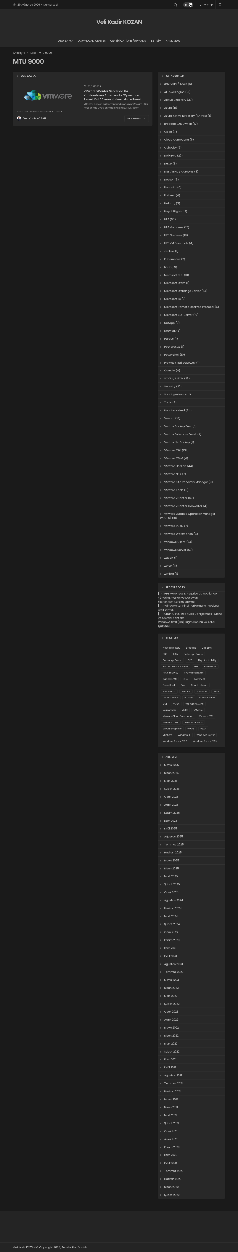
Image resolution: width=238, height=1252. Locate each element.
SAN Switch (169, 691)
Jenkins (169, 251)
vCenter (188, 697)
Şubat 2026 (172, 789)
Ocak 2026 (171, 797)
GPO (190, 660)
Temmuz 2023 (174, 972)
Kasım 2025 (172, 813)
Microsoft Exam (174, 283)
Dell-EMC (170, 155)
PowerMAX (199, 679)
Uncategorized (174, 410)
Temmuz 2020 (174, 1171)
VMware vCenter (175, 498)
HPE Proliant (210, 666)
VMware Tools (173, 490)
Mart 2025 (171, 876)
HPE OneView (173, 235)
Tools (168, 402)
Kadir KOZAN (170, 679)
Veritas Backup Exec (178, 426)
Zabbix (168, 558)
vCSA (176, 703)
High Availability (207, 660)
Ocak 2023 (171, 1011)
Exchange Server (172, 660)
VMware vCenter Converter (183, 506)
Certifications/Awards (128, 41)
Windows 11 (184, 735)
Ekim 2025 (170, 821)
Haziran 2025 (173, 852)
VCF (165, 703)
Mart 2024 (171, 916)
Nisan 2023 (171, 988)
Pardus (169, 339)
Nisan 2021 (171, 1107)
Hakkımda (173, 41)
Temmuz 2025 (174, 844)
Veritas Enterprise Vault (180, 434)
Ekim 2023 (170, 948)
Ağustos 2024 (173, 900)
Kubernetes (172, 259)
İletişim (155, 41)
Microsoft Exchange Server (182, 291)
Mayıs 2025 (171, 860)
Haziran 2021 (172, 1091)
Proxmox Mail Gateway (179, 363)
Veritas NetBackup (177, 442)
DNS (165, 654)
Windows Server (175, 550)
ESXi (175, 654)
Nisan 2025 (171, 868)
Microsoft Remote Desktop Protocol (189, 307)
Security (169, 386)
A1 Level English (174, 92)
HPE (166, 219)
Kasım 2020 (172, 1147)
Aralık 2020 (171, 1139)
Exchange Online (193, 654)
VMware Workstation (178, 534)
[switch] (188, 4)
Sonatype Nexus (175, 394)
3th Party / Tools (175, 84)
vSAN (203, 728)
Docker (169, 179)
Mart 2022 (170, 1043)
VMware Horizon (175, 466)
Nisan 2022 (171, 1035)
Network (170, 331)
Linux (167, 267)
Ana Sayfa (65, 41)
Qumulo (169, 370)
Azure (168, 108)
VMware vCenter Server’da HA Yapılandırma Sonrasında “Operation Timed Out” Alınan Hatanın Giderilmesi (112, 95)
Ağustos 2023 (173, 964)
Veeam (169, 418)
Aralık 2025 (171, 805)
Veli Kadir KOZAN (119, 22)
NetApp (169, 323)
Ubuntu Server (170, 697)
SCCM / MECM (173, 378)
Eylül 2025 (170, 828)
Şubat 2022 (171, 1051)
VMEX (185, 710)
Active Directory (175, 100)
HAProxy (169, 203)
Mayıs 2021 (171, 1099)
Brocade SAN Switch (178, 124)
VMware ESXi (172, 450)
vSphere (167, 735)
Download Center (92, 41)
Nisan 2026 (171, 773)
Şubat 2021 (171, 1123)
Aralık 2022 (171, 1019)
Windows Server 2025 (205, 741)
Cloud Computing (176, 139)
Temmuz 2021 (173, 1083)
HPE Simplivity (170, 672)
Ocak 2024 (171, 932)
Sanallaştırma (199, 685)
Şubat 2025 (172, 884)
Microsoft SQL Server (178, 315)
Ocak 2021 (171, 1131)
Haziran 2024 (173, 908)
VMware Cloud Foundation (178, 716)
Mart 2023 (171, 996)
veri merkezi (169, 710)
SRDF (216, 691)
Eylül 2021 (170, 1067)
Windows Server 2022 (175, 741)
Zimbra (169, 574)
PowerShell (171, 355)
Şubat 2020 (172, 1195)
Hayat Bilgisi (172, 211)
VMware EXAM (173, 458)
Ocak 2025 (171, 892)
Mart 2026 (171, 781)
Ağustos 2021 (173, 1075)
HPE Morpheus (173, 227)
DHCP (168, 163)
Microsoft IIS (172, 299)
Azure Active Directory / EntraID (185, 116)
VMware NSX (172, 474)
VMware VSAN (173, 526)
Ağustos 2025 (173, 836)
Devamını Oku (136, 118)
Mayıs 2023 (171, 980)
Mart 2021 (170, 1115)
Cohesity (170, 147)
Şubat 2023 (172, 1004)
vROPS (190, 728)
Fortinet (169, 195)
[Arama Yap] (175, 5)
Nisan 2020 (171, 1187)
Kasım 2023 (172, 940)
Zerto (168, 566)
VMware (198, 710)
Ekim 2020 (170, 1155)
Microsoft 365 (173, 275)
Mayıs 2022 (171, 1027)
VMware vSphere (172, 728)
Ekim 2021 (170, 1059)
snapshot (202, 691)
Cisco (168, 132)
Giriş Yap (207, 4)
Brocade (191, 647)
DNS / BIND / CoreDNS (178, 171)
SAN (183, 685)
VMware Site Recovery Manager (186, 482)
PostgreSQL (172, 347)
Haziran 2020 (172, 1179)
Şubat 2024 (172, 924)
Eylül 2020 (170, 1163)
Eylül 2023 (170, 956)
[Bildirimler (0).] (220, 4)
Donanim (170, 187)
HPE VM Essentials (176, 243)
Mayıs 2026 (171, 765)
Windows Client (175, 542)
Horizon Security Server (175, 666)
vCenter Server (207, 697)
